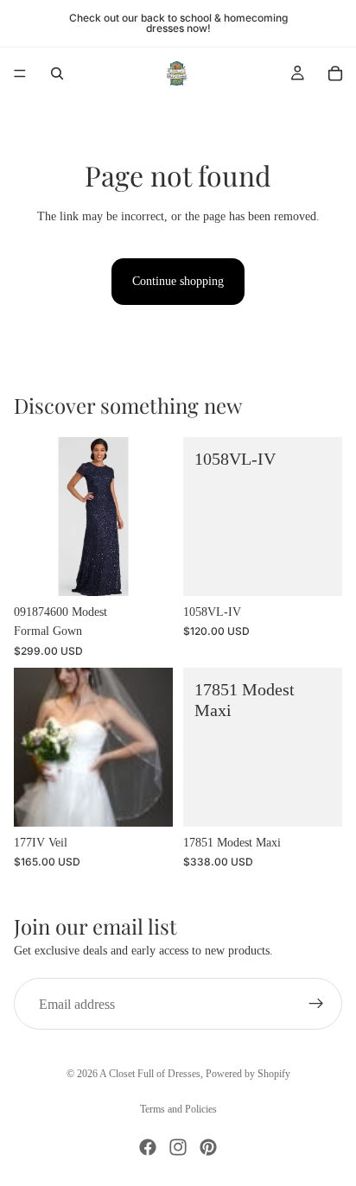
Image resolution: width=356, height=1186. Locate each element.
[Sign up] (316, 1004)
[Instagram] (178, 1147)
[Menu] (20, 73)
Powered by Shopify (248, 1074)
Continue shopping (178, 281)
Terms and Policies (178, 1109)
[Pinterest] (208, 1147)
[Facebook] (147, 1147)
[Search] (57, 73)
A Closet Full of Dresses (149, 1074)
